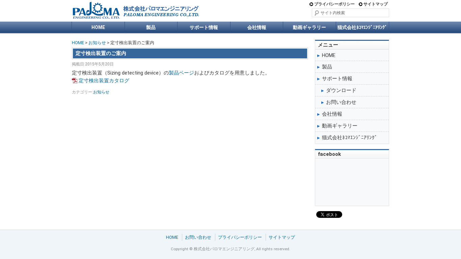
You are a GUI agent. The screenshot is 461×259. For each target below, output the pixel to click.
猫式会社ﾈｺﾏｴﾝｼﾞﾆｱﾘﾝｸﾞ (362, 27)
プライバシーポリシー (334, 4)
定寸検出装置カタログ (104, 81)
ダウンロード (341, 90)
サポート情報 (204, 27)
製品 (151, 27)
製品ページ (181, 73)
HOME (98, 27)
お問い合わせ (341, 102)
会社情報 (256, 27)
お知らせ (97, 42)
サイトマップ (375, 4)
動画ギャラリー (309, 27)
